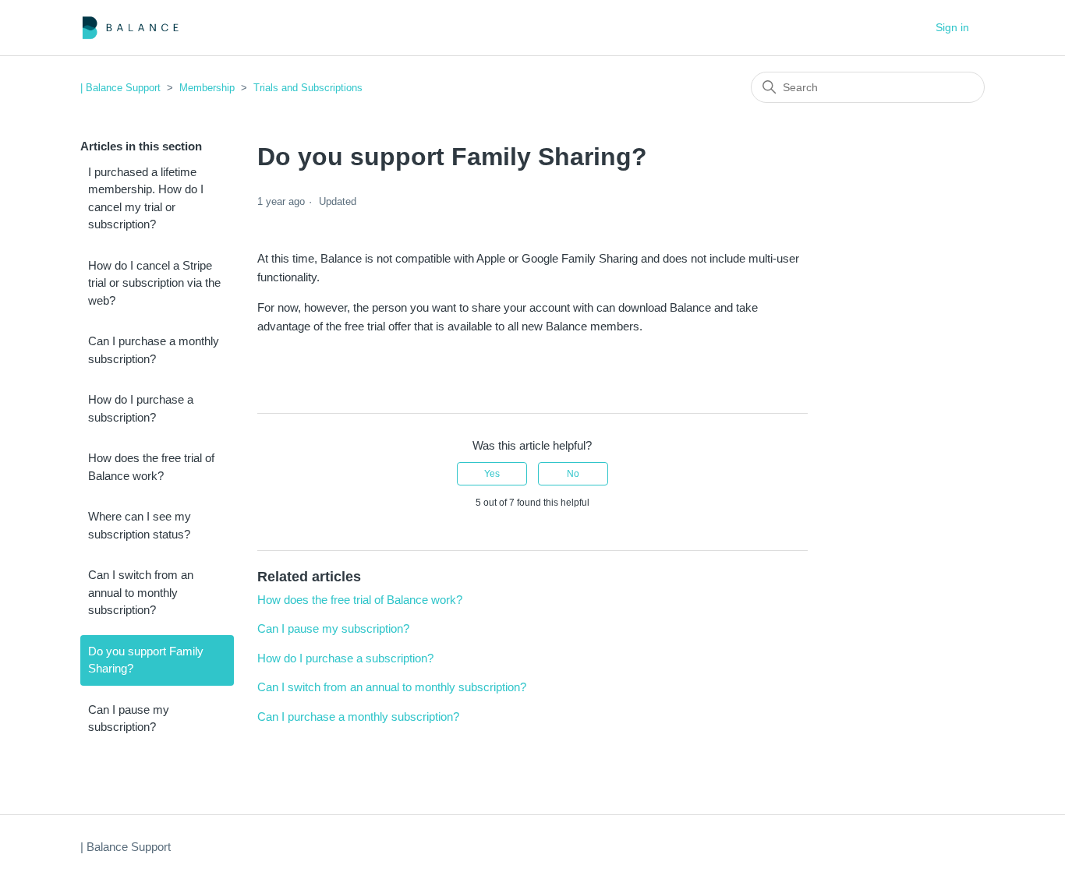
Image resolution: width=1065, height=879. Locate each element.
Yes (492, 473)
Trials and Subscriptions (308, 88)
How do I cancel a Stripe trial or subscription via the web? (154, 283)
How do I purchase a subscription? (140, 408)
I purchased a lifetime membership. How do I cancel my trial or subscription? (145, 198)
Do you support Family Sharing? (145, 660)
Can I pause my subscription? (128, 718)
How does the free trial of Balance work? (151, 466)
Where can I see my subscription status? (139, 525)
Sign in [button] (952, 27)
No (573, 473)
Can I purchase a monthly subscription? (153, 349)
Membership (207, 88)
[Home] (130, 27)
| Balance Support (120, 88)
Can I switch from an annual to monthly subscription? (140, 592)
